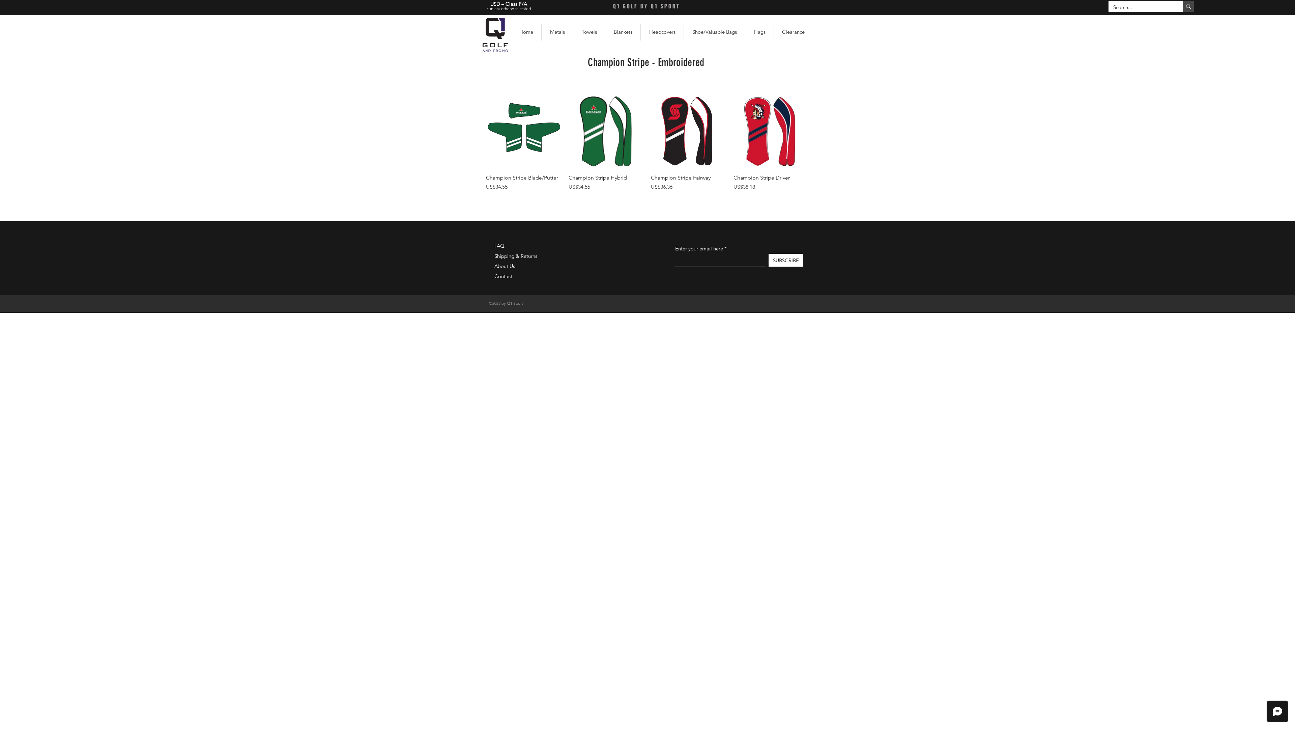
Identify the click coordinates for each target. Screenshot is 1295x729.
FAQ (499, 246)
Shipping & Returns (515, 256)
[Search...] (1188, 6)
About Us (504, 266)
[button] (557, 32)
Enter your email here (699, 248)
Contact (503, 276)
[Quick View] (524, 131)
